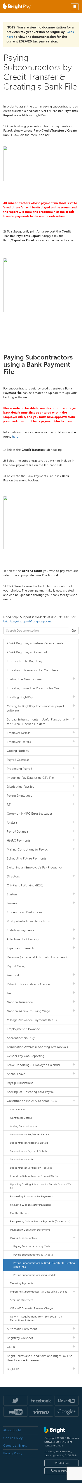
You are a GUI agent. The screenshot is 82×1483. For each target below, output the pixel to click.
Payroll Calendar (18, 760)
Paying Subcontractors (23, 1238)
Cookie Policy (13, 1438)
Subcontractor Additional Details (29, 1142)
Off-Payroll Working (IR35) (25, 885)
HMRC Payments (18, 840)
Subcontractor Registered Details (29, 1134)
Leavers (12, 903)
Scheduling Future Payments (26, 858)
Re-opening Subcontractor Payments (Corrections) (40, 1221)
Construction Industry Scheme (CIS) (32, 1101)
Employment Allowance (23, 1029)
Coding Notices (18, 751)
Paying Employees (19, 796)
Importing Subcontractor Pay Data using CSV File (38, 1291)
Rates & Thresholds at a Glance (28, 984)
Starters (12, 894)
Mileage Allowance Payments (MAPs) (32, 1020)
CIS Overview (18, 1109)
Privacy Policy (12, 1453)
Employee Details (19, 742)
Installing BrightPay (20, 697)
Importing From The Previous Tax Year (33, 688)
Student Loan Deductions (24, 912)
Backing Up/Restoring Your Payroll (30, 1092)
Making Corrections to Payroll (27, 849)
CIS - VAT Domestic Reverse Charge (31, 1308)
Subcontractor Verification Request (31, 1167)
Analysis (12, 822)
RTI (9, 805)
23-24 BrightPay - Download (27, 652)
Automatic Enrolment (22, 1329)
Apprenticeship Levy (21, 1038)
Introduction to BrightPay (24, 661)
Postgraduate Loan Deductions (28, 921)
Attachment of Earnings (23, 939)
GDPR (11, 1347)
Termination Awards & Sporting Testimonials (37, 1047)
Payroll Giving (16, 966)
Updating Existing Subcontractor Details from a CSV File (40, 1186)
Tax (9, 993)
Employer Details (18, 733)
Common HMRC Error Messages (29, 813)
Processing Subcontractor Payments (31, 1196)
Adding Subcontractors (23, 1126)
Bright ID (13, 1369)
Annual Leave (16, 1074)
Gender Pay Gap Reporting (25, 1056)
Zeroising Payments (21, 1283)
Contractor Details (21, 1117)
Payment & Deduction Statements (30, 1229)
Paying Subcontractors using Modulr (34, 1275)
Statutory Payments (20, 930)
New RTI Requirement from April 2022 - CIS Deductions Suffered (36, 1318)
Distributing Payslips (20, 787)
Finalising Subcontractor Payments (30, 1204)
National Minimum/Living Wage (28, 1011)
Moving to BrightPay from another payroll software (36, 708)
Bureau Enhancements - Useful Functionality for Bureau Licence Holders (38, 722)
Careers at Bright (15, 1446)
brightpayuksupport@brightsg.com (27, 621)
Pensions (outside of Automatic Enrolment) (37, 957)
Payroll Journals (17, 831)
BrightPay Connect (20, 1338)
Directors (13, 876)
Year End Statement (21, 1300)
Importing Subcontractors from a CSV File (34, 1176)
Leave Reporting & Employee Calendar (33, 1065)
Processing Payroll (19, 769)
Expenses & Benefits (21, 948)
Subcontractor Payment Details (28, 1151)
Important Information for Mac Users (32, 670)
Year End (13, 975)
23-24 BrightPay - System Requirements (35, 643)
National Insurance (20, 1002)
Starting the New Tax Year (25, 679)
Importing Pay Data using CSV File (30, 778)
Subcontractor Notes (22, 1159)
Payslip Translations (20, 1083)
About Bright (12, 1430)
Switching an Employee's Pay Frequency (35, 867)
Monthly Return (19, 1213)
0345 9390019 (63, 1470)
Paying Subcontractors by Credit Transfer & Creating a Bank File (44, 1264)
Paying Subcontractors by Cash (31, 1246)
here (15, 437)
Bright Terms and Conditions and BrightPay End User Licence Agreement (39, 1358)
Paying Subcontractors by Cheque (33, 1254)
